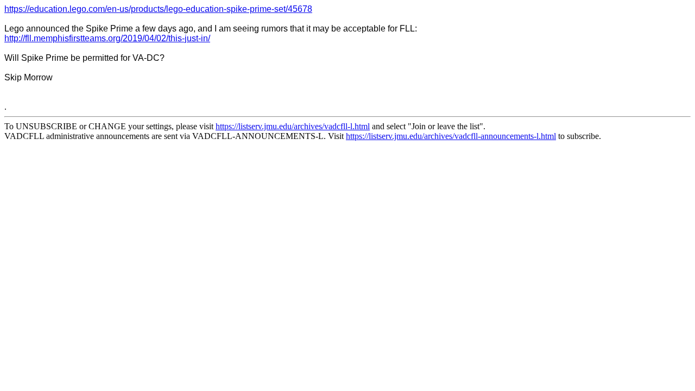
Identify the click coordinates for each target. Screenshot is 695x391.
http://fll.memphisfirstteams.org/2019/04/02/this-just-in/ (107, 38)
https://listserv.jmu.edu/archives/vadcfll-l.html (293, 126)
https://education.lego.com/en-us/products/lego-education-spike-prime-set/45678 (158, 9)
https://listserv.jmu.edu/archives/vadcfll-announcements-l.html (451, 136)
